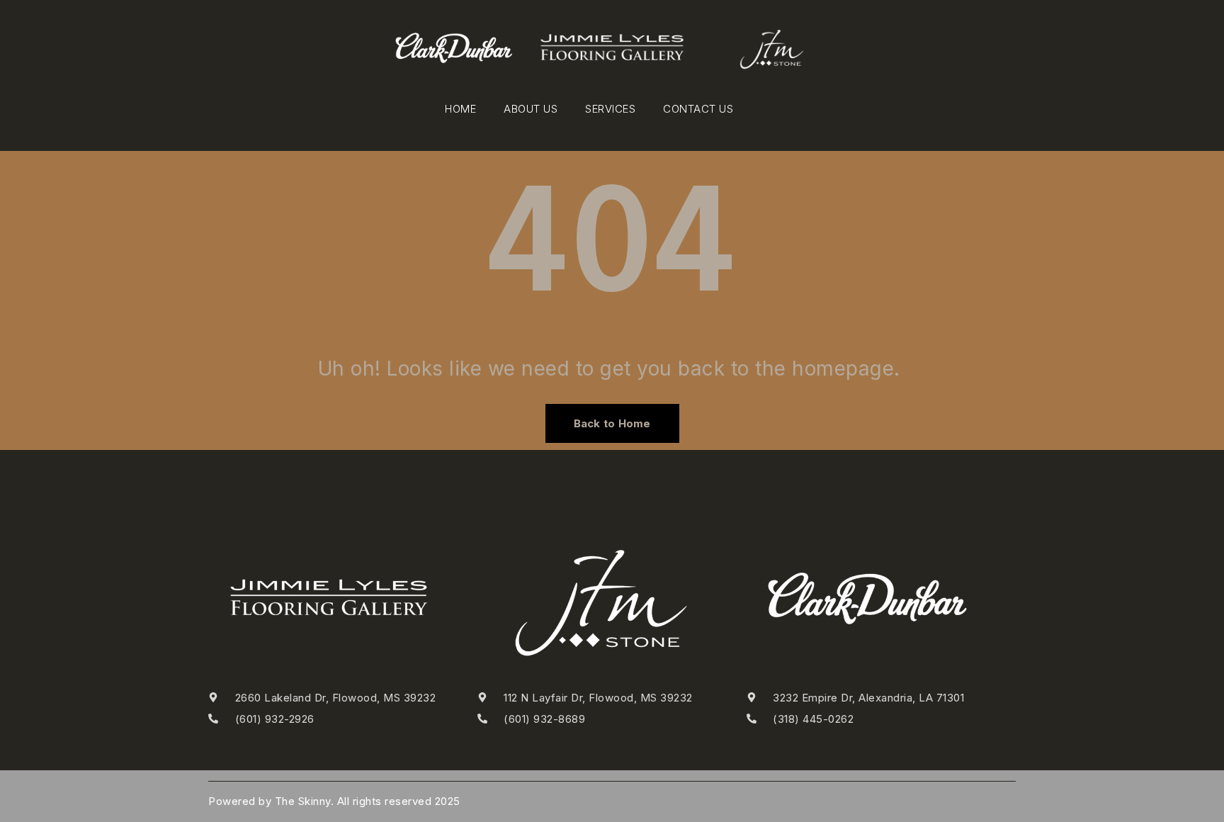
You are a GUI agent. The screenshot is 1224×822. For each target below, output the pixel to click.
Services (610, 109)
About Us (530, 109)
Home (460, 109)
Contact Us (698, 109)
